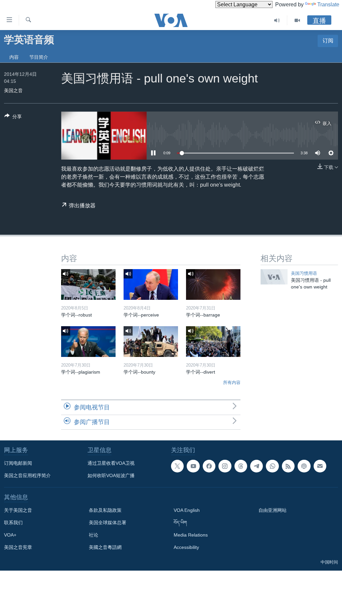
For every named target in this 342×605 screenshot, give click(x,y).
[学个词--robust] (88, 284)
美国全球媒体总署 (107, 522)
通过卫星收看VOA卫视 (111, 463)
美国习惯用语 (304, 273)
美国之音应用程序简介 (27, 475)
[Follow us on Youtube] (193, 466)
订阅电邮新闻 (18, 463)
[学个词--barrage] (213, 284)
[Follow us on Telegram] (256, 466)
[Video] (297, 20)
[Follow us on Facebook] (209, 466)
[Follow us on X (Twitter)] (177, 466)
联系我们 (13, 522)
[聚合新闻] (288, 466)
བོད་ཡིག (180, 522)
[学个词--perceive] (151, 284)
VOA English (187, 510)
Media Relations (191, 535)
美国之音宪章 (18, 547)
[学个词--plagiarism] (88, 341)
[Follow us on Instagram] (224, 466)
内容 (14, 57)
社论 (93, 535)
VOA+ (10, 535)
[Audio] (277, 20)
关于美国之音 (18, 510)
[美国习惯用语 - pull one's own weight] (274, 276)
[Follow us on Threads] (240, 466)
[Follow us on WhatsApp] (272, 466)
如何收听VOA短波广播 (111, 475)
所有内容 (231, 382)
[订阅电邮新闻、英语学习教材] (320, 466)
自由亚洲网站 (273, 510)
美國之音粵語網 (105, 547)
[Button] (13, 118)
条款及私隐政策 (105, 510)
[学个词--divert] (213, 341)
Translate (328, 4)
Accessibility (186, 547)
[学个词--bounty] (151, 341)
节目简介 (38, 57)
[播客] (304, 466)
